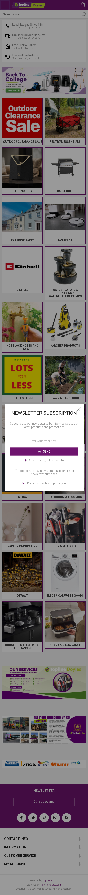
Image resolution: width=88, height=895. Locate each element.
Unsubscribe (56, 460)
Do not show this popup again (46, 483)
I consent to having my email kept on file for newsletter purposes (46, 472)
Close (78, 409)
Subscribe (34, 460)
